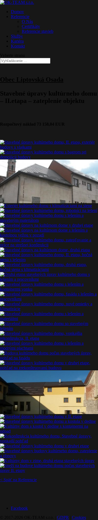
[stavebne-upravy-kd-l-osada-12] (49, 269)
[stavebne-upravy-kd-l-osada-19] (49, 338)
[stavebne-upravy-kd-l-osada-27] (49, 441)
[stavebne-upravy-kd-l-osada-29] (49, 455)
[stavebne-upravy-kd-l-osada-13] (49, 279)
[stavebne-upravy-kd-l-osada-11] (49, 259)
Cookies (79, 517)
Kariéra (17, 41)
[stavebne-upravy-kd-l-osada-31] (49, 470)
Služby (17, 36)
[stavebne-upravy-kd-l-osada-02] (49, 157)
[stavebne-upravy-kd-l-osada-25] (48, 421)
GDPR (63, 517)
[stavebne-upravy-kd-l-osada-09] (49, 245)
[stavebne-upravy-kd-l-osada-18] (49, 328)
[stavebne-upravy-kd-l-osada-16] (49, 308)
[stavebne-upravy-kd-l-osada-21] (49, 358)
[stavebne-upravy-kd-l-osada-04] (46, 205)
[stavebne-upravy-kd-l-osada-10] (45, 249)
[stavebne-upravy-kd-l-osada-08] (49, 235)
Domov (17, 11)
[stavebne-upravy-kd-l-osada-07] (46, 225)
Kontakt (18, 46)
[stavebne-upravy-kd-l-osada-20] (49, 348)
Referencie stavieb (37, 31)
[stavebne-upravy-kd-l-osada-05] (48, 210)
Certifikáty (31, 26)
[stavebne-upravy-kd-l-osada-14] (49, 289)
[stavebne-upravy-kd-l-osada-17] (49, 318)
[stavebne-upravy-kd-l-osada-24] (41, 416)
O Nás (27, 21)
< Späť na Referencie (18, 479)
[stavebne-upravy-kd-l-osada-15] (49, 299)
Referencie (20, 16)
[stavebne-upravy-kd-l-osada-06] (49, 220)
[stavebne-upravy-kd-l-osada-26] (49, 431)
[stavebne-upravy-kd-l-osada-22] (49, 367)
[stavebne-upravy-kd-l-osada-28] (44, 446)
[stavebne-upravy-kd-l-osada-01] (49, 147)
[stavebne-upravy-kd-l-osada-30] (47, 460)
